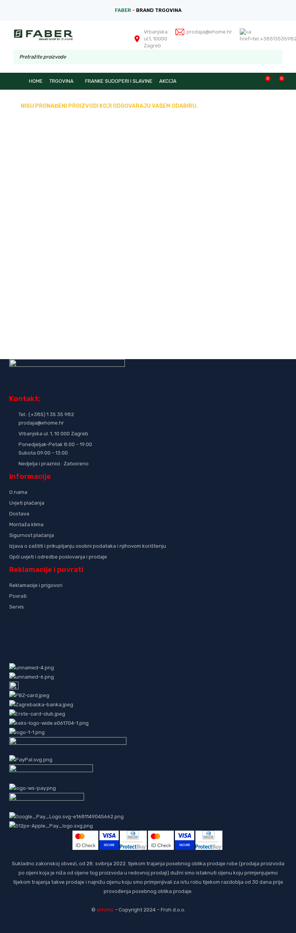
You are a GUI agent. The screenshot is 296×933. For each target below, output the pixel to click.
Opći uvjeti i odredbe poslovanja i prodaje (58, 557)
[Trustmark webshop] (68, 619)
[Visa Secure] (109, 835)
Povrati (18, 596)
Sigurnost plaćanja (31, 535)
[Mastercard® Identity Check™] (85, 835)
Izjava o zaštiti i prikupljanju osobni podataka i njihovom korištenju (87, 546)
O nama (18, 492)
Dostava (19, 514)
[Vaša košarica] (278, 81)
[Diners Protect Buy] (133, 835)
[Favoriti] (264, 81)
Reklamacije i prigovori (35, 585)
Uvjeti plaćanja (26, 503)
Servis (16, 607)
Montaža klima (26, 524)
